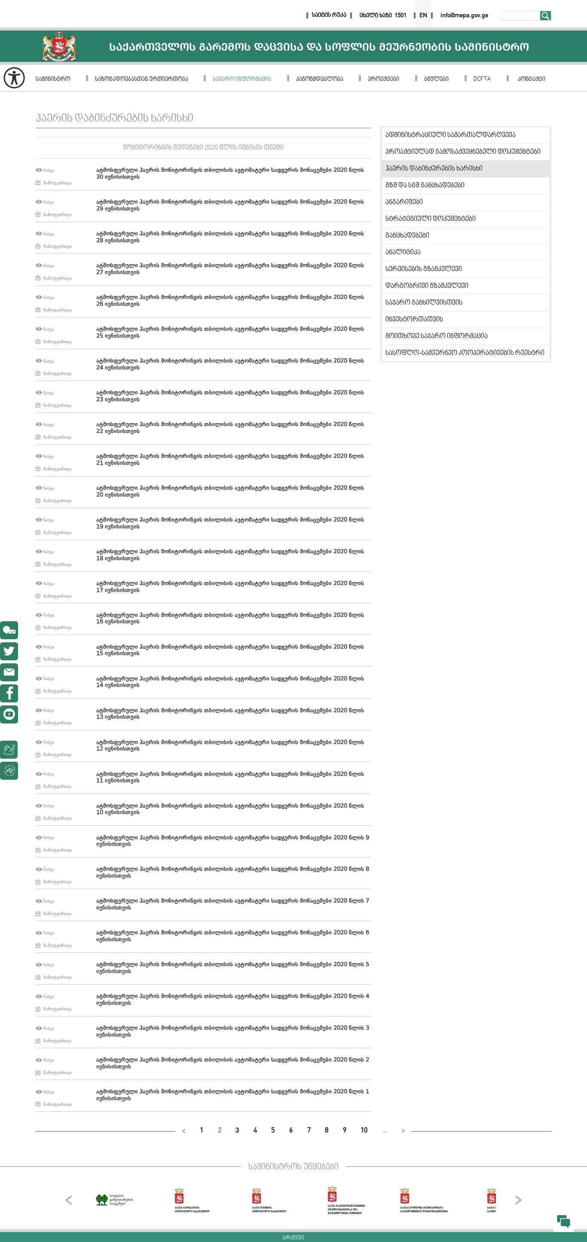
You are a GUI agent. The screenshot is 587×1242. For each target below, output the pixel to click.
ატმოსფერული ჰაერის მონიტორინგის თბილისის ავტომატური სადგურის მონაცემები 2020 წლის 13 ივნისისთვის (230, 714)
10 (364, 1130)
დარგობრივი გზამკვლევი (426, 286)
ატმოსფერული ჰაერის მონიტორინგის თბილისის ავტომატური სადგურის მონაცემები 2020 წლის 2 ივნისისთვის (232, 1063)
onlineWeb (9, 651)
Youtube (9, 714)
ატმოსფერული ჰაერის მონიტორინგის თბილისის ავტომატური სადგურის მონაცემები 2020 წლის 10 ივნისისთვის (230, 810)
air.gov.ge (53, 771)
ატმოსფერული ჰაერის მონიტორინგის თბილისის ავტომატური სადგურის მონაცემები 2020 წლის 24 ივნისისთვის (230, 364)
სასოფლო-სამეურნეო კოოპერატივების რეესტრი (464, 353)
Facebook (9, 693)
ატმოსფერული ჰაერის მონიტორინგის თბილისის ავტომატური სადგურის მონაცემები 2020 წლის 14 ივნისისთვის (230, 682)
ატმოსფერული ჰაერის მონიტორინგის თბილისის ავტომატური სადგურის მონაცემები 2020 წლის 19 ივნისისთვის (230, 523)
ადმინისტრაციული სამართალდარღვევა (450, 135)
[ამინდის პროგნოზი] (29, 750)
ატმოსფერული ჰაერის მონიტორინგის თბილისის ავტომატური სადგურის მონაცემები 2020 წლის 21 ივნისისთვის (230, 460)
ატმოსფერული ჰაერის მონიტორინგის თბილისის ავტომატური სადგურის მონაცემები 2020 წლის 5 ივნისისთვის (232, 968)
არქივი (293, 1238)
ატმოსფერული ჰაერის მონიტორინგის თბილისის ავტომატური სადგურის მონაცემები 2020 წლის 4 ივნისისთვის (232, 1000)
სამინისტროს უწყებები (293, 1167)
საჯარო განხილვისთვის (423, 302)
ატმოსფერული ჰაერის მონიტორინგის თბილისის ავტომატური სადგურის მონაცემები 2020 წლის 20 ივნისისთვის (230, 492)
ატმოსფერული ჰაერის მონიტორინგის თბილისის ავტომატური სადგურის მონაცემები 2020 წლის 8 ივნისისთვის (232, 873)
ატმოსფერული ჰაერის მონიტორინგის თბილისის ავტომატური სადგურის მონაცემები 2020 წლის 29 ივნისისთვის (230, 206)
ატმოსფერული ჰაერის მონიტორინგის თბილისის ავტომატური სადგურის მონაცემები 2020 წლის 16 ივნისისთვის (230, 619)
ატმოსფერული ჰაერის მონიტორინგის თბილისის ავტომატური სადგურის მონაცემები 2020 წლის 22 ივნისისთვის (230, 428)
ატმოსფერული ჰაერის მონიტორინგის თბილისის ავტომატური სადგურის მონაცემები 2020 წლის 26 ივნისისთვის (230, 301)
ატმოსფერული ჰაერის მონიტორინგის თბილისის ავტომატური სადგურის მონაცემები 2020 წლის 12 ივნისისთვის (230, 746)
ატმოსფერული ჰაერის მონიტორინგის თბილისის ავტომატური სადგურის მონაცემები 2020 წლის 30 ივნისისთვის (230, 174)
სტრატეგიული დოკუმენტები (430, 219)
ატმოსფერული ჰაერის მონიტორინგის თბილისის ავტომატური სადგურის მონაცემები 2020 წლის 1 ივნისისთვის (232, 1095)
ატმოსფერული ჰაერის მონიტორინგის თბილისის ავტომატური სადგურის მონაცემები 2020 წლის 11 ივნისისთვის (230, 778)
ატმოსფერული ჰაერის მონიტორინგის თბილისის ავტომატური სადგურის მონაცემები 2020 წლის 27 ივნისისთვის (230, 269)
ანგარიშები (404, 202)
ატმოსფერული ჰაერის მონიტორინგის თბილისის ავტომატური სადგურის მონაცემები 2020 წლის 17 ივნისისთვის (230, 587)
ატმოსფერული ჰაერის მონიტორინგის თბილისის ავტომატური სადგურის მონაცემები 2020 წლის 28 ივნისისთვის (230, 237)
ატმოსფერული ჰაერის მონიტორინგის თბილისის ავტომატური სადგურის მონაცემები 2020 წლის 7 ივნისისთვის (232, 904)
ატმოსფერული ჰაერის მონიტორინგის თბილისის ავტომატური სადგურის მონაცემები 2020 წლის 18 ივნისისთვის (230, 555)
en (423, 15)
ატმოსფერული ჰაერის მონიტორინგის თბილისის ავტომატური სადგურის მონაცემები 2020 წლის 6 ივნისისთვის (232, 936)
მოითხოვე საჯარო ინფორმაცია (436, 336)
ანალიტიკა (403, 252)
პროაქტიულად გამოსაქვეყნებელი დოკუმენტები (463, 152)
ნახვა (48, 170)
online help (9, 630)
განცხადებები (407, 235)
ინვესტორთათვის (414, 319)
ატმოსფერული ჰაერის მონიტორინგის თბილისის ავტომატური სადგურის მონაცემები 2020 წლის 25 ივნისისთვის (230, 333)
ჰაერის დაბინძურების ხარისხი (434, 168)
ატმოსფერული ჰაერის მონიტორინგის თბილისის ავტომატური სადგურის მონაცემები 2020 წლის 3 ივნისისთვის (232, 1032)
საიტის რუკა (329, 15)
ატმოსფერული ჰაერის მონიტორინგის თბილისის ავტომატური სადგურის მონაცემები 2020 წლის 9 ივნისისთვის (232, 841)
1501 (400, 15)
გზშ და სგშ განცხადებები (425, 185)
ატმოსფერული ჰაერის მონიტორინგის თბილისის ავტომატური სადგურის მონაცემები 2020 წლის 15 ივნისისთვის (230, 651)
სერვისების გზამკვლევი (423, 269)
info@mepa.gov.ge (9, 672)
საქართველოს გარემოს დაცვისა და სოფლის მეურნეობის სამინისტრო (59, 46)
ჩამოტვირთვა (57, 183)
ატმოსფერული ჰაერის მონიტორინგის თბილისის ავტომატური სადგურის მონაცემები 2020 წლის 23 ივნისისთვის (230, 396)
